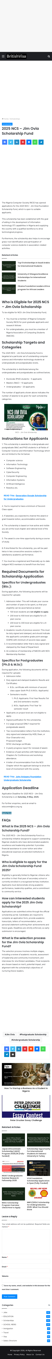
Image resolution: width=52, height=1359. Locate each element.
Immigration (8, 1329)
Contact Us (40, 1354)
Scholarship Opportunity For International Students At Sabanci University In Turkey (38, 1152)
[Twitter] (12, 1048)
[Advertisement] (26, 26)
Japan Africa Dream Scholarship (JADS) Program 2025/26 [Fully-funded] (13, 1152)
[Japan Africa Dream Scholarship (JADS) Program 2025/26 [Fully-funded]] (13, 1139)
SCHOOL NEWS (9, 1324)
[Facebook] (6, 1048)
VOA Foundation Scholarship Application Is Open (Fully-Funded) (38, 1180)
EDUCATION (8, 1316)
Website (5, 1276)
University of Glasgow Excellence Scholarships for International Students (33, 277)
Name (5, 1257)
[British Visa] (16, 56)
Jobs (5, 1312)
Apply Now (6, 813)
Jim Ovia (10, 1034)
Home (6, 119)
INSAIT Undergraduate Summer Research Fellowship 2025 (12, 1178)
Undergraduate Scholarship (26, 1040)
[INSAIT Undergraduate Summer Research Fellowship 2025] (13, 1166)
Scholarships (15, 119)
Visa (5, 1337)
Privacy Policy (19, 1354)
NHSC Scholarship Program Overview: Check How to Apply (11, 1205)
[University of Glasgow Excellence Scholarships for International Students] (9, 277)
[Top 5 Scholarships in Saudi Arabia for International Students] (9, 266)
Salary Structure (10, 1341)
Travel (5, 1333)
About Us (30, 1354)
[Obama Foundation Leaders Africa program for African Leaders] (9, 289)
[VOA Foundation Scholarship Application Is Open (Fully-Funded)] (38, 1168)
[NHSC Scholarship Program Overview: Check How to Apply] (13, 1193)
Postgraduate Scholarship (33, 1034)
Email (5, 1267)
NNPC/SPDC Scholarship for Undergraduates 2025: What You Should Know (38, 1206)
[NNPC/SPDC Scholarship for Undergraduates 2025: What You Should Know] (38, 1193)
